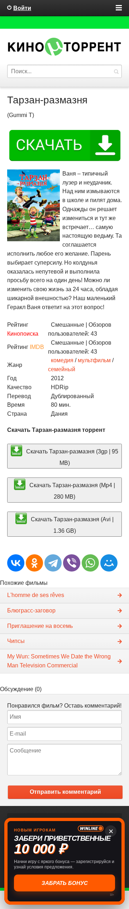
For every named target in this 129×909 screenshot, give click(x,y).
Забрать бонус (65, 883)
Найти (116, 71)
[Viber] (71, 563)
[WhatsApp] (90, 563)
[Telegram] (53, 563)
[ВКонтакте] (15, 563)
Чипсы (16, 641)
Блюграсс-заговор (31, 610)
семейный (61, 369)
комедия (62, 360)
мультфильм (94, 360)
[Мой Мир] (109, 563)
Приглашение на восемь (40, 626)
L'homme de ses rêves (35, 595)
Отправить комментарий (65, 792)
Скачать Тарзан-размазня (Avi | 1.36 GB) (71, 525)
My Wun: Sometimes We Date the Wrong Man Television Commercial (59, 660)
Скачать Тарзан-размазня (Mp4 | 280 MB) (71, 491)
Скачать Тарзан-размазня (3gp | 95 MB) (71, 457)
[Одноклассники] (34, 563)
